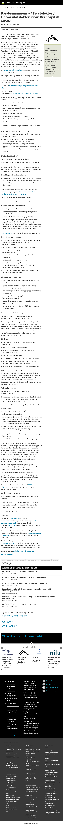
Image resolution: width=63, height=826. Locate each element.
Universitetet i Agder (50, 788)
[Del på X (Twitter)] (5, 563)
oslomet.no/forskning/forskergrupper (25, 93)
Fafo (7, 760)
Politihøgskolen (49, 745)
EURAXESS (11, 525)
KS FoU (7, 793)
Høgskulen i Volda (10, 782)
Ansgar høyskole (10, 745)
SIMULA (47, 756)
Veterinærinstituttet (50, 807)
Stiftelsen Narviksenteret (51, 772)
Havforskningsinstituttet (12, 776)
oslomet (55, 560)
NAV (7, 803)
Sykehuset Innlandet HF (51, 776)
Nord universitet (29, 783)
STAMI (47, 768)
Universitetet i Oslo (50, 795)
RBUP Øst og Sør (49, 750)
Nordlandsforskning (31, 785)
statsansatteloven (8, 543)
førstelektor (31, 560)
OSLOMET (8, 621)
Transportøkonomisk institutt (52, 782)
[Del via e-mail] (10, 563)
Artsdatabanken (10, 751)
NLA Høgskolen (29, 745)
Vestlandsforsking (50, 805)
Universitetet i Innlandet (51, 793)
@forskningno (50, 681)
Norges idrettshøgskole (31, 797)
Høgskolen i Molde (10, 778)
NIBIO (7, 805)
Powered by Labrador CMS (31, 823)
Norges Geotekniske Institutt (33, 787)
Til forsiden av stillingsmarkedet (22, 636)
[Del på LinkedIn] (7, 563)
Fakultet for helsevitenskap (13, 70)
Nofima (27, 780)
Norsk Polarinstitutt (30, 799)
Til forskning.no (7, 640)
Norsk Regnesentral (30, 802)
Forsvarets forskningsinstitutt (13, 767)
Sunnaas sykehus (49, 774)
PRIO (46, 747)
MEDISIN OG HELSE (14, 616)
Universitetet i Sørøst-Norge (52, 799)
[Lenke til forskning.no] (29, 2)
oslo (16, 560)
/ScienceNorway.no (52, 691)
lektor (22, 560)
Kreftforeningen (10, 795)
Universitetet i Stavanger (51, 797)
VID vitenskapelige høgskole (52, 810)
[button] (2, 648)
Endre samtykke (12, 736)
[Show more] (52, 77)
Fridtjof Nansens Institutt (12, 772)
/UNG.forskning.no (52, 687)
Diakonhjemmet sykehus (12, 753)
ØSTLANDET (10, 626)
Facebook (23, 551)
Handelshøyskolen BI (11, 774)
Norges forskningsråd (31, 791)
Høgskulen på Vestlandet (12, 785)
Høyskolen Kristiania (11, 787)
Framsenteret (9, 769)
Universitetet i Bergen (50, 791)
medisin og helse (7, 560)
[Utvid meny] (61, 2)
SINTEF (47, 758)
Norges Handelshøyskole (32, 789)
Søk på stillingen (7, 554)
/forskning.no (50, 684)
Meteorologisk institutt (11, 801)
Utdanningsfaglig (7, 233)
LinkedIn (16, 551)
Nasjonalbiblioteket (30, 757)
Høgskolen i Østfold (11, 780)
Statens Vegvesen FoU (50, 770)
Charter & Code (14, 518)
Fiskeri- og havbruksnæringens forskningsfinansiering (11, 763)
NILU (7, 811)
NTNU (27, 755)
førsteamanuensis (44, 560)
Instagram (30, 551)
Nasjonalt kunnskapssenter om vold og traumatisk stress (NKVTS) (33, 761)
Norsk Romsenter (30, 804)
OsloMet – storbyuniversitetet (33, 818)
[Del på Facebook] (2, 563)
